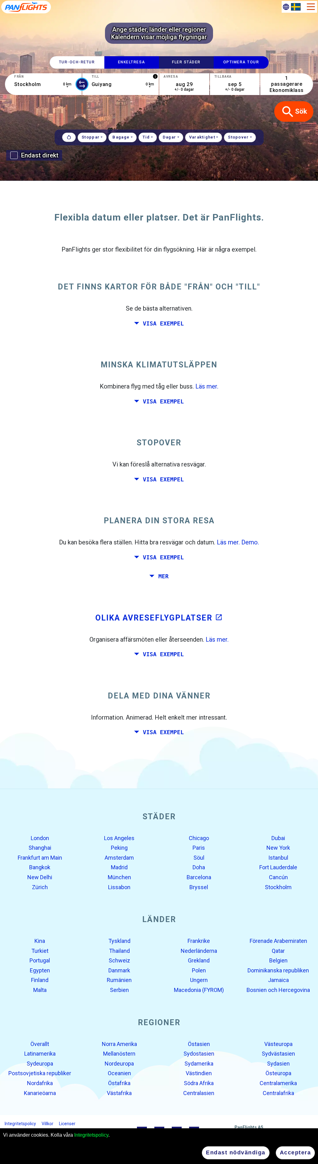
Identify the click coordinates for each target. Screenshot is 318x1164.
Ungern (199, 980)
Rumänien (119, 980)
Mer (163, 576)
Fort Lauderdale (278, 867)
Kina (39, 941)
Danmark (119, 970)
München (119, 877)
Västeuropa (278, 1043)
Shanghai (40, 847)
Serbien (119, 990)
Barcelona (199, 877)
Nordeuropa (119, 1063)
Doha (199, 867)
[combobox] (43, 84)
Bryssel (198, 887)
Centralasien (198, 1092)
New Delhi (39, 877)
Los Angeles (119, 837)
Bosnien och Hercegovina (278, 990)
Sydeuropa (40, 1063)
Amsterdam (119, 857)
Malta (40, 990)
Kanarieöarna (40, 1092)
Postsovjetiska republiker (39, 1073)
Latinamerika (40, 1053)
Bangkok (39, 867)
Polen (199, 970)
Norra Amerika (119, 1043)
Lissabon (119, 887)
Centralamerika (278, 1083)
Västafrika (119, 1092)
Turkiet (39, 950)
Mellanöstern (119, 1053)
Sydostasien (199, 1053)
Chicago (199, 837)
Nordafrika (40, 1083)
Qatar (278, 950)
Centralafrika (278, 1092)
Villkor (47, 1123)
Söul (198, 857)
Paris (199, 847)
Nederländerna (199, 950)
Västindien (199, 1073)
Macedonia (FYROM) (199, 990)
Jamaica (278, 980)
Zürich (40, 887)
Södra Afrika (199, 1083)
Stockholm (278, 887)
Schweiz (119, 960)
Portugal (40, 960)
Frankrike (199, 941)
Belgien (278, 960)
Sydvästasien (278, 1053)
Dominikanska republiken (278, 970)
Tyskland (119, 941)
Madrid (119, 867)
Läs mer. (206, 386)
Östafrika (119, 1083)
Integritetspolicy (91, 1135)
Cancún (278, 877)
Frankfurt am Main (40, 857)
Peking (119, 847)
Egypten (40, 970)
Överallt (39, 1043)
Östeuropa (278, 1073)
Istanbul (278, 857)
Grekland (199, 960)
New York (278, 847)
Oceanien (119, 1073)
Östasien (199, 1043)
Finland (39, 980)
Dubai (278, 837)
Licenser (67, 1123)
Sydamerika (198, 1063)
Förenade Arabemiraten (278, 941)
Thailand (119, 950)
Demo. (250, 542)
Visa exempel (163, 323)
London (40, 837)
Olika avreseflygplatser (159, 617)
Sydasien (278, 1063)
